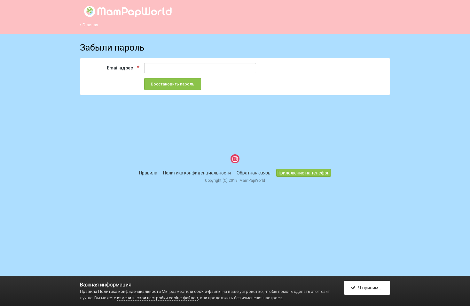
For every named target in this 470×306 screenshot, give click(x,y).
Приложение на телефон (304, 172)
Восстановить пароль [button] (172, 84)
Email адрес (120, 67)
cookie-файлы (208, 291)
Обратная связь (253, 172)
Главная (90, 24)
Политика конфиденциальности (197, 172)
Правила (148, 172)
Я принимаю (370, 288)
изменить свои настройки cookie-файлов (157, 297)
